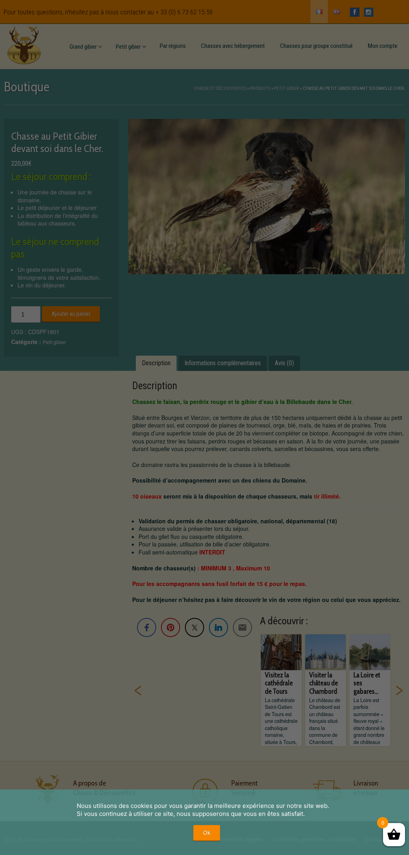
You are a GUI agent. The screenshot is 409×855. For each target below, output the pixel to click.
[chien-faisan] (266, 196)
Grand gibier (83, 46)
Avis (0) (284, 363)
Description (156, 363)
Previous (138, 690)
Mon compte (382, 45)
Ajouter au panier (71, 314)
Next (399, 690)
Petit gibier (128, 46)
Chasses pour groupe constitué (316, 45)
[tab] (156, 363)
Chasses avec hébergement (233, 45)
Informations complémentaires (223, 363)
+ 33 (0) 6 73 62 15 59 (183, 12)
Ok (206, 832)
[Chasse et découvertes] (24, 44)
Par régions (173, 45)
